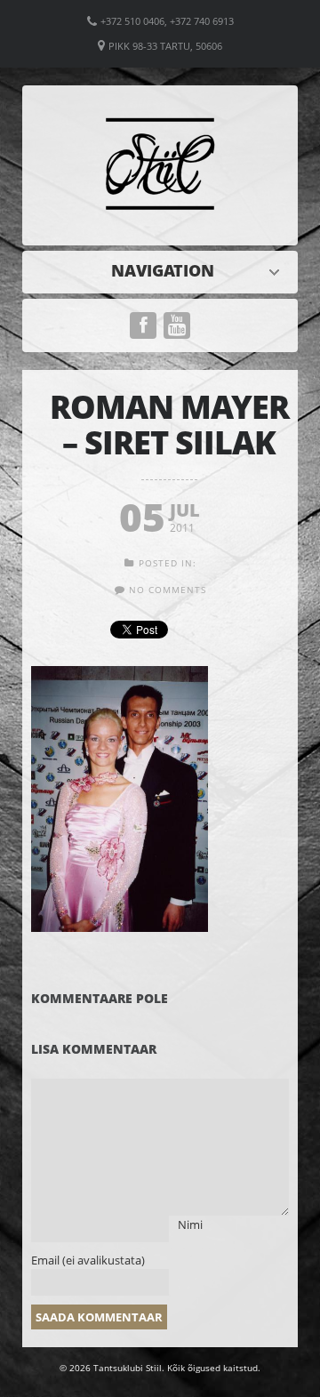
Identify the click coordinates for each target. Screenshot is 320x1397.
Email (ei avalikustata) (88, 1260)
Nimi (190, 1224)
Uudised (164, 270)
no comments (167, 589)
